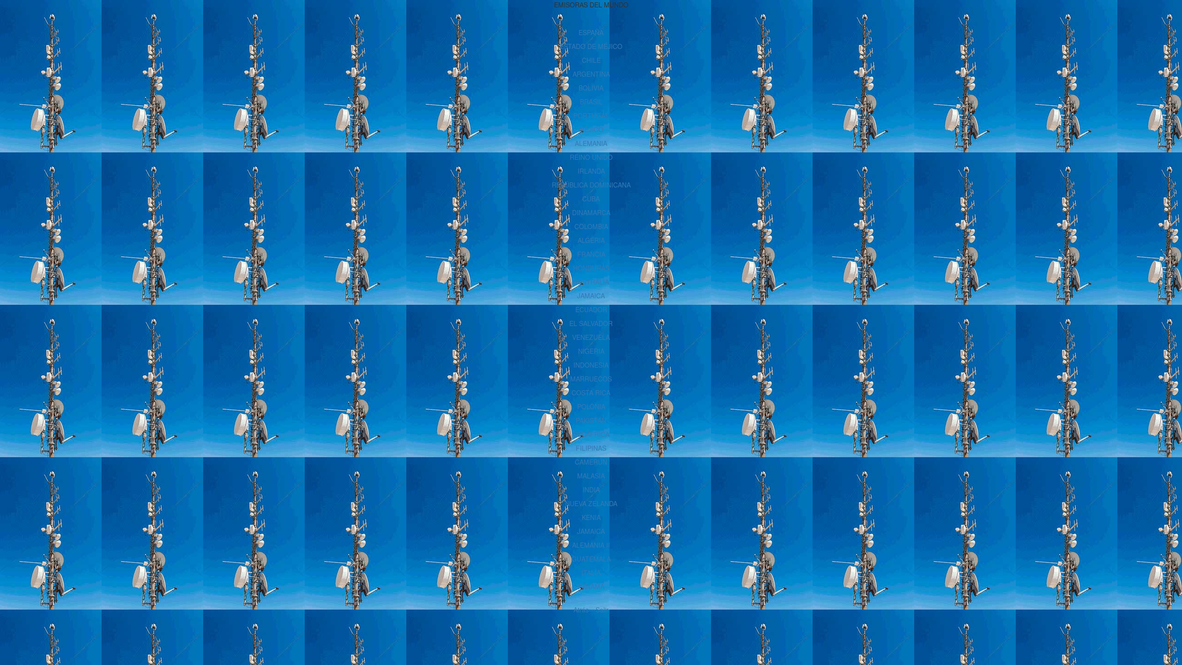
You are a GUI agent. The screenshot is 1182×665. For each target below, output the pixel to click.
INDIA (591, 489)
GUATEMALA (591, 558)
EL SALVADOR (591, 323)
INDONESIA (591, 364)
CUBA (591, 198)
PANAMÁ (591, 586)
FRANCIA (591, 254)
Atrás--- (584, 609)
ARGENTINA (591, 74)
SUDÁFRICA (591, 434)
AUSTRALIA (591, 281)
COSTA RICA (591, 392)
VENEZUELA (591, 337)
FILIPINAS (591, 448)
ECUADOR (591, 309)
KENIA (591, 517)
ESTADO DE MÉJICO (591, 46)
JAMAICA (591, 295)
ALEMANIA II (591, 545)
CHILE (591, 60)
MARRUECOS (591, 378)
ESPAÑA (591, 32)
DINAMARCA (591, 212)
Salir (602, 609)
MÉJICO (591, 129)
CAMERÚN (591, 461)
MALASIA (591, 475)
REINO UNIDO (591, 157)
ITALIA (591, 572)
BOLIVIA (591, 87)
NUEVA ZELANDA (591, 503)
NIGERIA (591, 351)
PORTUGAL (591, 115)
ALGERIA (591, 240)
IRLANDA (591, 170)
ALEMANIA (591, 143)
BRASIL (591, 101)
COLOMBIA (591, 226)
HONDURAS (591, 267)
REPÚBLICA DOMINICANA (591, 184)
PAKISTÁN (591, 420)
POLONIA (591, 406)
